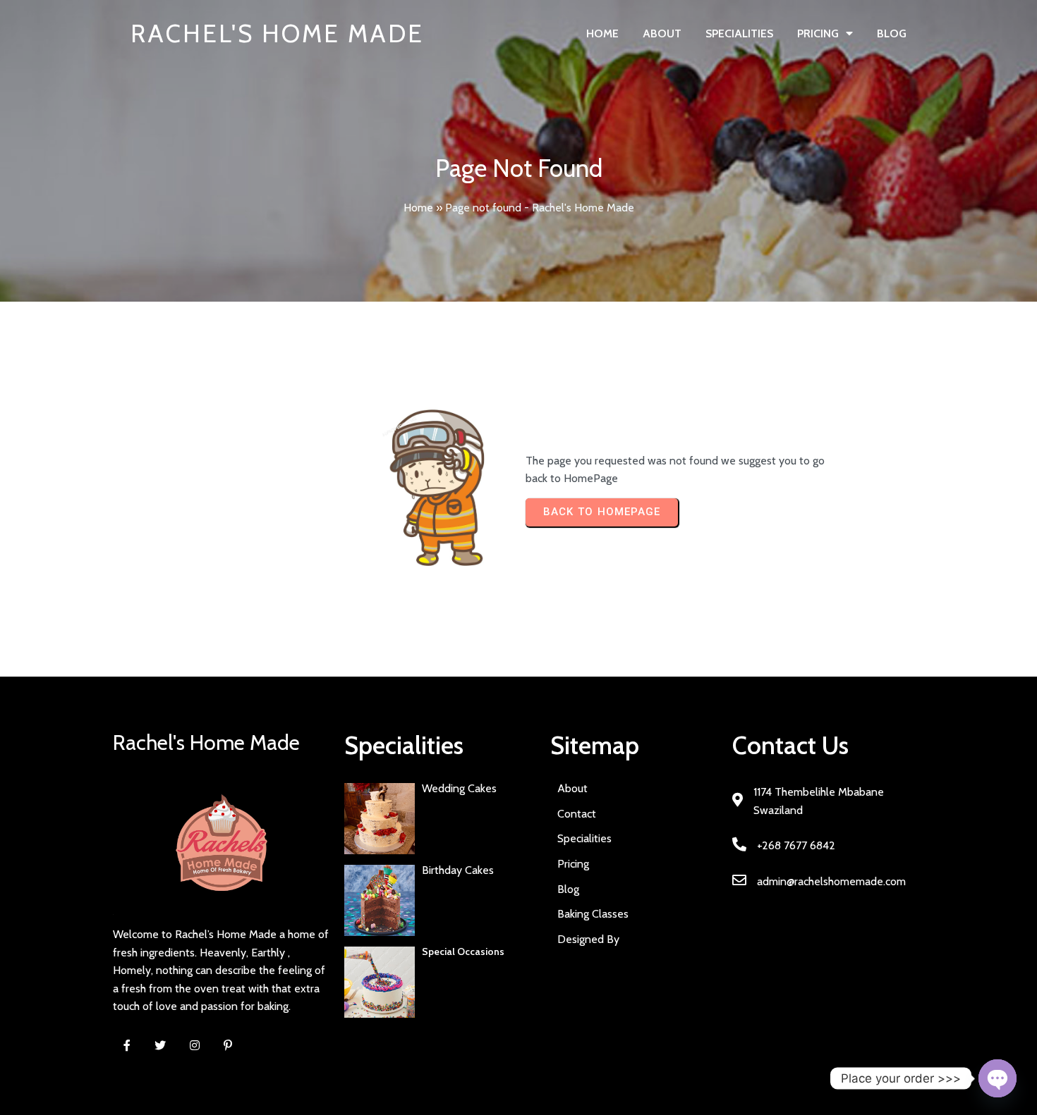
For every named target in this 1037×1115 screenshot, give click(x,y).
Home (418, 207)
